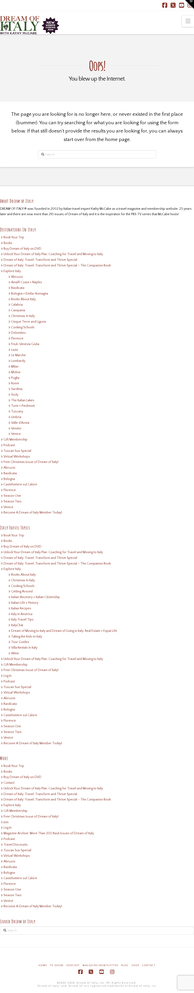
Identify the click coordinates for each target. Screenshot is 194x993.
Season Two (13, 501)
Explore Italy (12, 271)
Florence (17, 338)
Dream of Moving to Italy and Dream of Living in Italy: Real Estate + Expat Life (64, 631)
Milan (14, 366)
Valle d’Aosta (20, 423)
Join (6, 822)
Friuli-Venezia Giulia (25, 344)
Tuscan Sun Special (17, 451)
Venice (16, 434)
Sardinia (16, 389)
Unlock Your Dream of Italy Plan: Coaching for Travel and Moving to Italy (53, 254)
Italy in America (21, 614)
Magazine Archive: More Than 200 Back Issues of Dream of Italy (49, 833)
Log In (8, 676)
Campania (18, 310)
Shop (135, 965)
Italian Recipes (21, 608)
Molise (16, 372)
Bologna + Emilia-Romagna (29, 293)
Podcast (9, 445)
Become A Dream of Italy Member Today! (33, 512)
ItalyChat (17, 625)
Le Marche (18, 355)
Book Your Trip (14, 237)
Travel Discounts (16, 845)
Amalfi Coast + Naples (26, 282)
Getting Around (22, 591)
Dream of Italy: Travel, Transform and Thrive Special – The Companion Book (57, 265)
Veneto (16, 428)
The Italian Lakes (22, 400)
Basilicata (17, 288)
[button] (188, 21)
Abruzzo (17, 277)
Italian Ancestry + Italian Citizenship (35, 597)
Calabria (17, 305)
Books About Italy (23, 299)
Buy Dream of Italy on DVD (22, 249)
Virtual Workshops (17, 456)
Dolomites (18, 333)
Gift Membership (15, 439)
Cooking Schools (23, 327)
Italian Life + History (24, 603)
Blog (125, 965)
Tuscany (17, 411)
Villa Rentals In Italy (24, 648)
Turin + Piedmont (23, 406)
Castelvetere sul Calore (20, 484)
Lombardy (18, 361)
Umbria (16, 417)
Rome (15, 383)
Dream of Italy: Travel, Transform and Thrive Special (40, 260)
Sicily (14, 395)
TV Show (57, 965)
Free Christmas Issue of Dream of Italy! (31, 462)
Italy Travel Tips (22, 619)
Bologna (9, 479)
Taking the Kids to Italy (26, 636)
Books (8, 243)
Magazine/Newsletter (100, 965)
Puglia (15, 378)
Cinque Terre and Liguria (28, 322)
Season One (12, 496)
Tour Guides (20, 642)
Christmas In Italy (23, 316)
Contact (9, 783)
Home (43, 965)
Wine (15, 653)
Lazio (14, 350)
